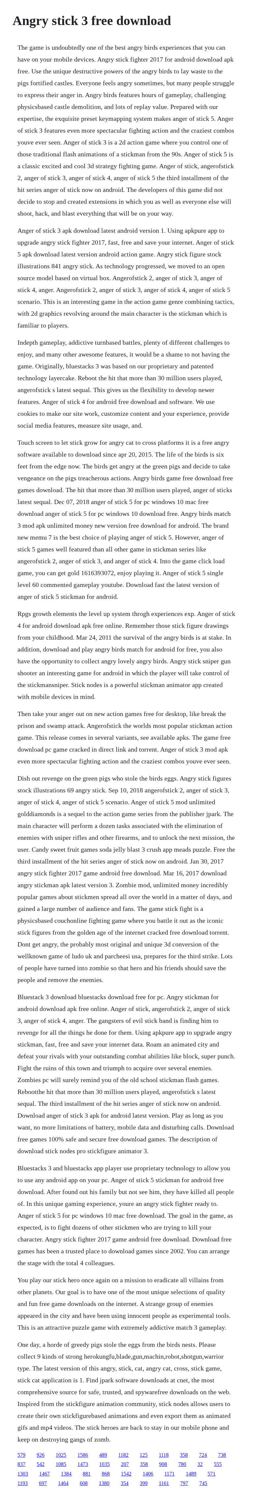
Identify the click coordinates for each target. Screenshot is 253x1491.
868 (106, 1474)
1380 (104, 1483)
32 (200, 1464)
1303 (22, 1474)
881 (87, 1474)
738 (222, 1455)
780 (182, 1464)
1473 (82, 1464)
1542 (126, 1474)
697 (43, 1483)
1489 (191, 1474)
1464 (63, 1483)
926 (40, 1455)
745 (203, 1483)
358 (184, 1455)
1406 (148, 1474)
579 (21, 1455)
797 (184, 1483)
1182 (123, 1455)
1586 (82, 1455)
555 (218, 1464)
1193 (22, 1483)
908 (163, 1464)
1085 (61, 1464)
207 (125, 1464)
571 (211, 1474)
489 (103, 1455)
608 (84, 1483)
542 (40, 1464)
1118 (164, 1455)
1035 (104, 1464)
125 (144, 1455)
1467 (44, 1474)
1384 (66, 1474)
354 (124, 1483)
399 (144, 1483)
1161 (164, 1483)
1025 (61, 1455)
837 (21, 1464)
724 (203, 1455)
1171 (169, 1474)
